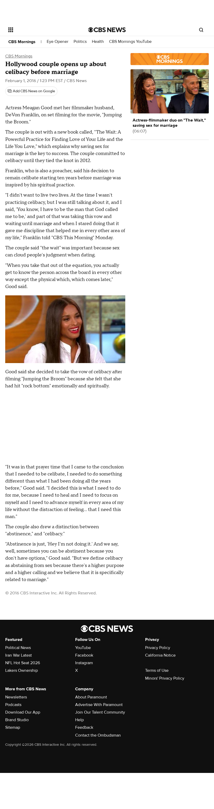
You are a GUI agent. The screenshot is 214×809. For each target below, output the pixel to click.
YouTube (83, 648)
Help (79, 720)
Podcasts (13, 705)
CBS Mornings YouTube (130, 41)
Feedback (84, 727)
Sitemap (12, 727)
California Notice (160, 655)
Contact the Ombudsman (98, 735)
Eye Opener (57, 41)
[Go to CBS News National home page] (107, 29)
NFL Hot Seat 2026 (22, 663)
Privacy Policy (157, 648)
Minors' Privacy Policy (164, 678)
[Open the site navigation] (41, 29)
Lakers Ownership (21, 670)
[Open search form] (201, 30)
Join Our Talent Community (100, 712)
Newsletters (16, 697)
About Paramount (91, 697)
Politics (80, 41)
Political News (18, 648)
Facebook (84, 655)
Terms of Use (157, 670)
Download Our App (22, 712)
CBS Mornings (21, 41)
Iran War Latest (18, 655)
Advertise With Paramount (99, 705)
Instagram (84, 663)
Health (98, 41)
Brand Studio (17, 720)
